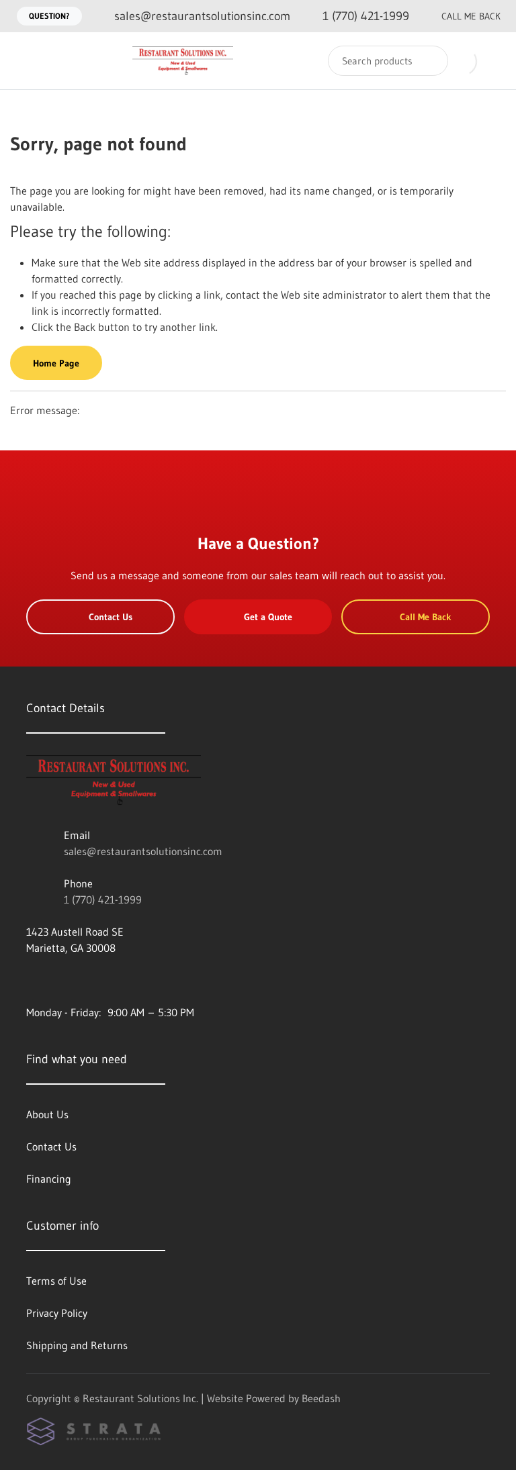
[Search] (429, 61)
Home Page (56, 363)
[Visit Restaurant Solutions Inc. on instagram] (60, 980)
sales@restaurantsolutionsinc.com (143, 851)
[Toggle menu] (23, 60)
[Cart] (491, 60)
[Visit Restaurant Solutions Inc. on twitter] (89, 980)
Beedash (321, 1398)
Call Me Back (471, 16)
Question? (49, 16)
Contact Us (110, 617)
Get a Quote (268, 617)
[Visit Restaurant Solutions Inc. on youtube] (32, 980)
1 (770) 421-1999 (103, 899)
